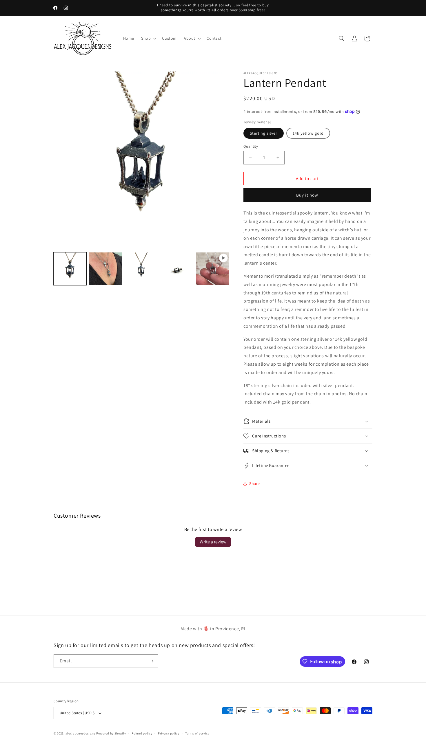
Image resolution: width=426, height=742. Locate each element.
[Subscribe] (151, 661)
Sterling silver (263, 133)
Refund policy (142, 733)
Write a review (213, 542)
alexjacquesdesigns (80, 733)
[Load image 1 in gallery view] (70, 268)
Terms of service (197, 733)
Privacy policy (168, 733)
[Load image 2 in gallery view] (105, 268)
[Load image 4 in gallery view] (177, 268)
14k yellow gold (308, 133)
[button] (148, 38)
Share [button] (254, 483)
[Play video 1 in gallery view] (212, 268)
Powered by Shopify (111, 733)
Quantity (250, 146)
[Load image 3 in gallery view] (141, 268)
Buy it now (307, 195)
